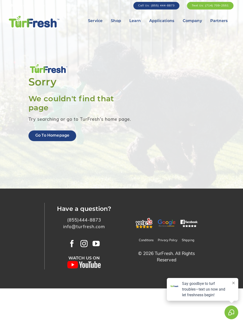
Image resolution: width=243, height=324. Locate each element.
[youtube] (96, 243)
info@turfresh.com (84, 227)
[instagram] (84, 243)
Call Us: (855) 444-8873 (156, 5)
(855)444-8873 (84, 220)
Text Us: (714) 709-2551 (210, 5)
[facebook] (72, 243)
